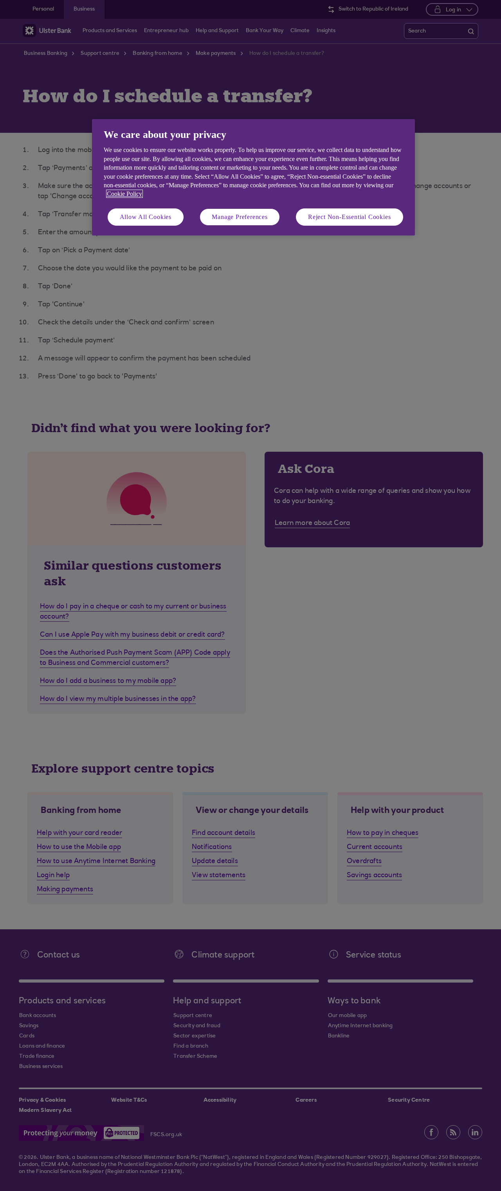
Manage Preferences (239, 217)
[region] (253, 177)
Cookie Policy (124, 193)
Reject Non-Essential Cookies (349, 217)
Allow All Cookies (146, 217)
